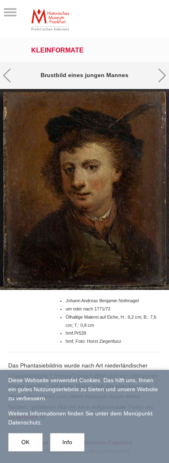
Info (67, 442)
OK (25, 442)
